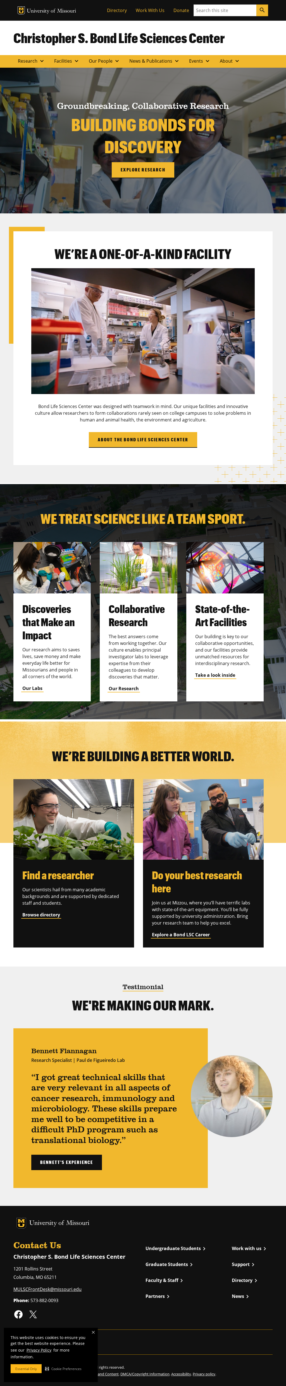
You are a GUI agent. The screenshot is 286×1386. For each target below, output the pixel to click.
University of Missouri (51, 11)
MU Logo (21, 10)
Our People (104, 61)
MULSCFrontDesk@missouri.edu (47, 1289)
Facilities (67, 61)
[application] (143, 331)
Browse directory (41, 915)
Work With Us (150, 10)
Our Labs (32, 688)
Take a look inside (215, 675)
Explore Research (143, 169)
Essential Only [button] (26, 1368)
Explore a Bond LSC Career (181, 935)
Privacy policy (204, 1373)
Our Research (124, 688)
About (230, 61)
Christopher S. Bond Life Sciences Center (119, 38)
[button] (63, 1368)
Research (31, 61)
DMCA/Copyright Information (145, 1373)
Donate (181, 10)
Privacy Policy (39, 1350)
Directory (117, 10)
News (241, 1296)
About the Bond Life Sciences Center (143, 439)
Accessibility (181, 1373)
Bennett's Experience (66, 1162)
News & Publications (154, 61)
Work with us (250, 1248)
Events (200, 61)
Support (244, 1264)
